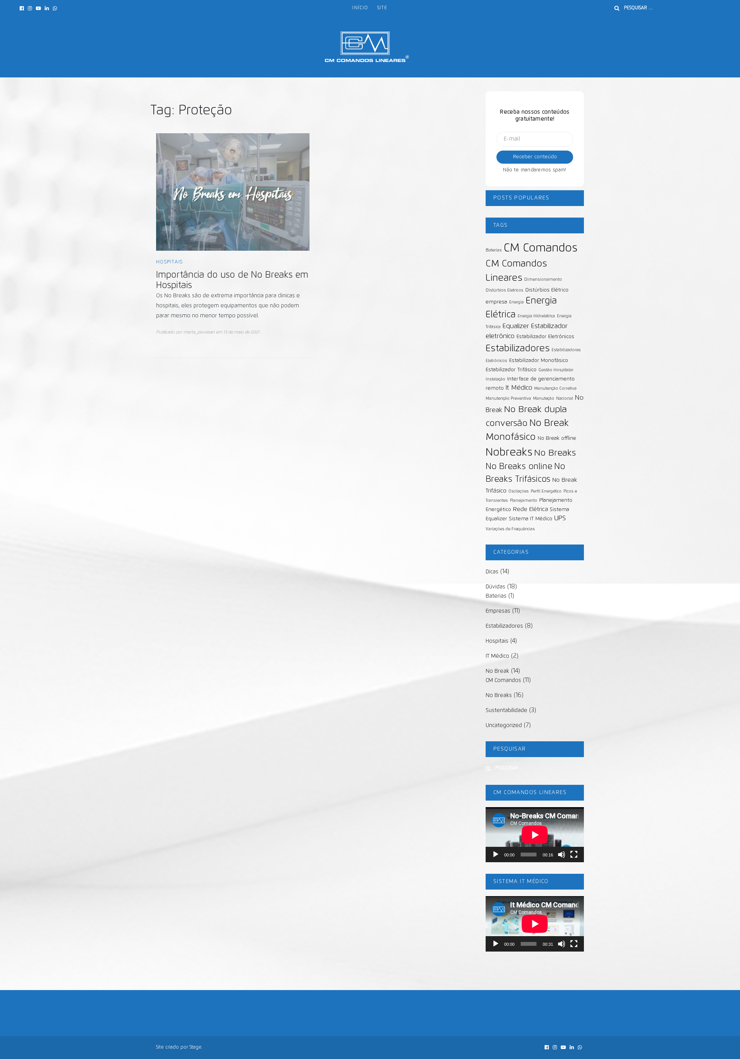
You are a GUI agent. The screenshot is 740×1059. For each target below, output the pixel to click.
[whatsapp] (55, 8)
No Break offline (557, 438)
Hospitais (169, 262)
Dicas (492, 572)
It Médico (519, 387)
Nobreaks (509, 452)
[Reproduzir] (496, 854)
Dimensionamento (543, 280)
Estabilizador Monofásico (538, 360)
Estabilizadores (518, 348)
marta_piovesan (199, 332)
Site (382, 8)
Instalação (495, 379)
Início (360, 8)
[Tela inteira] (574, 854)
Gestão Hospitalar (556, 370)
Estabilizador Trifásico (511, 369)
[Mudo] (561, 854)
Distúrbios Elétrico (546, 290)
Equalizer (516, 326)
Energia (516, 302)
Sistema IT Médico (530, 518)
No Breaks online (519, 466)
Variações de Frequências (510, 529)
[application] (535, 834)
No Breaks (555, 453)
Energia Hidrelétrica (536, 316)
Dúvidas (495, 587)
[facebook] (22, 8)
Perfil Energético (546, 491)
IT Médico (497, 656)
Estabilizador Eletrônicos (545, 336)
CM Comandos (540, 248)
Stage (196, 1047)
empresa (496, 302)
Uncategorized (504, 725)
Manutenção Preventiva (508, 398)
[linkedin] (47, 8)
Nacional (564, 398)
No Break (497, 671)
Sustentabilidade (506, 710)
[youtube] (38, 8)
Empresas (498, 611)
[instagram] (30, 8)
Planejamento (523, 501)
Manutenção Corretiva (555, 388)
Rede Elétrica (530, 509)
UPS (560, 518)
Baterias (494, 250)
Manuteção (543, 398)
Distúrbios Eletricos (504, 290)
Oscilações (518, 491)
